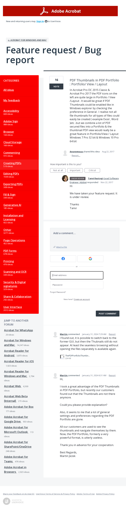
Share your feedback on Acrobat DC (18, 494)
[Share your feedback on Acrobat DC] (60, 11)
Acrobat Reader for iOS (19, 361)
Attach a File (61, 247)
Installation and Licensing (13, 217)
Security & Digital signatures (14, 284)
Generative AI (12, 205)
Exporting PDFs (13, 184)
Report (112, 334)
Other (7, 230)
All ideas (8, 90)
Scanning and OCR (14, 272)
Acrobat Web (12, 386)
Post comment (107, 313)
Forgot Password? (58, 292)
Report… (76, 155)
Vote (56, 86)
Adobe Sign (10, 121)
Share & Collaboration (17, 296)
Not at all (59, 170)
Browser (8, 132)
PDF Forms (10, 251)
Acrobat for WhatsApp (18, 330)
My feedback (11, 100)
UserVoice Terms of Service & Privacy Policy (55, 494)
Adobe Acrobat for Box (18, 407)
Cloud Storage (12, 142)
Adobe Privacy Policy (105, 494)
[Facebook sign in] (63, 258)
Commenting (11, 152)
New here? (77, 299)
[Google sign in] (90, 258)
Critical (94, 170)
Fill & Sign (9, 194)
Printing (8, 261)
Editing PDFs (11, 173)
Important (76, 170)
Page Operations (14, 240)
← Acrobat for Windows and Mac (27, 40)
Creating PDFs (12, 163)
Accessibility (11, 111)
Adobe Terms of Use (86, 494)
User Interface (12, 307)
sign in (40, 21)
